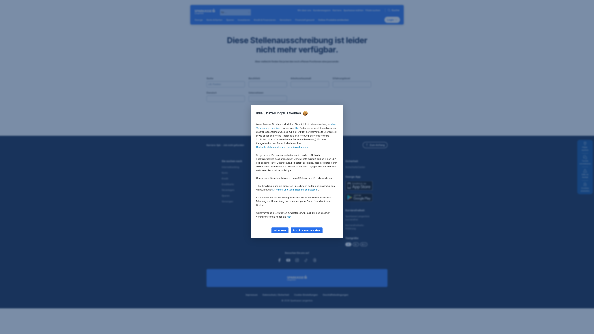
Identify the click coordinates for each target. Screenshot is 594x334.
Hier (297, 128)
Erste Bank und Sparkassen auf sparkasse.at (295, 189)
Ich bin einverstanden (306, 230)
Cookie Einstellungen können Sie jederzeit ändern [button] (282, 147)
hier (289, 216)
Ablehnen (280, 230)
